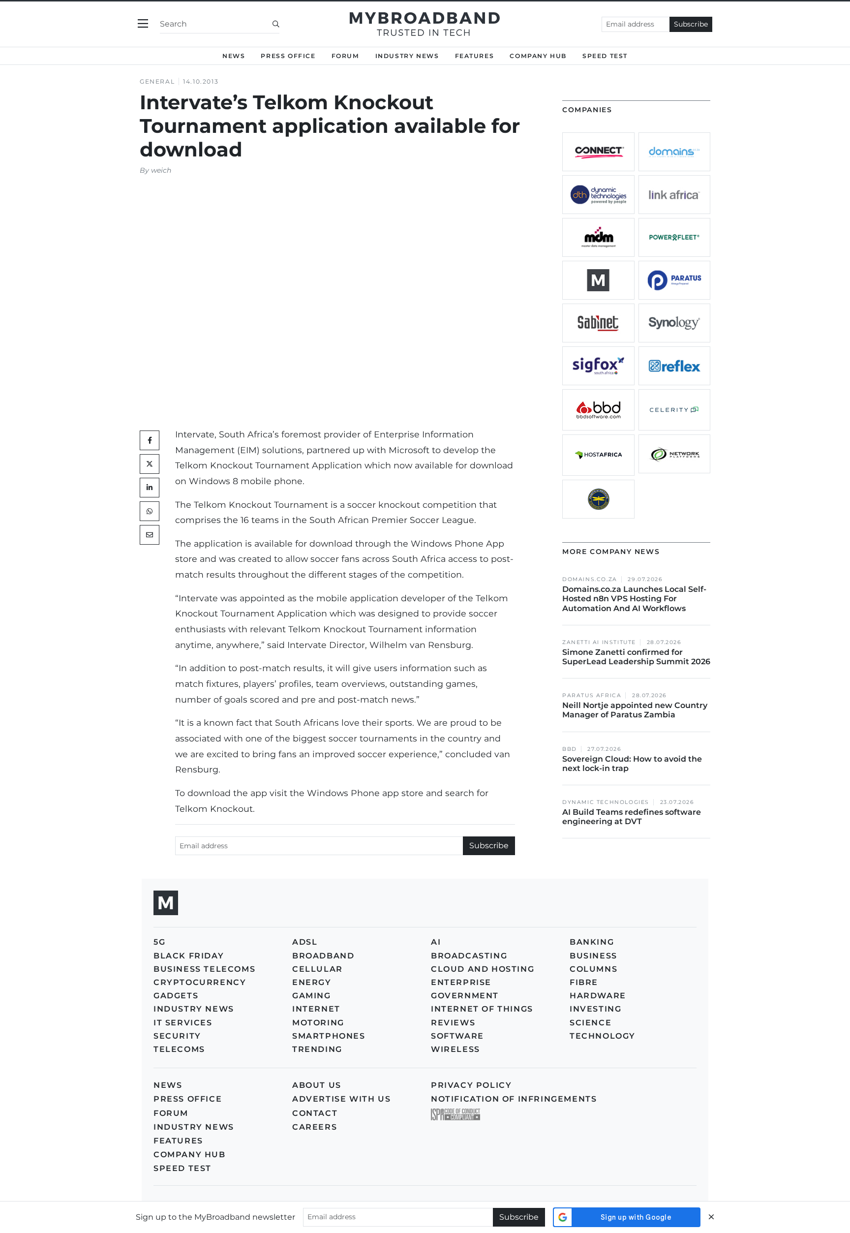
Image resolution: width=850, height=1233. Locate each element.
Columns (593, 969)
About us (316, 1085)
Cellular (317, 969)
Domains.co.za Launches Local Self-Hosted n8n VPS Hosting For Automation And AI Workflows (634, 599)
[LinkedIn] (149, 487)
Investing (595, 1009)
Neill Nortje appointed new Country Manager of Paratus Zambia (634, 710)
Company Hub (538, 56)
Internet (316, 1009)
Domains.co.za (589, 579)
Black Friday (188, 955)
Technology (603, 1036)
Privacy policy (471, 1085)
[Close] (711, 1217)
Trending (317, 1049)
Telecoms (179, 1049)
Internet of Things (482, 1009)
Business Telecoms (204, 969)
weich (161, 170)
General (157, 81)
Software (457, 1036)
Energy (312, 982)
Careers (314, 1127)
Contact (314, 1113)
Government (465, 995)
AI (436, 942)
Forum (346, 56)
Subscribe (691, 24)
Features (474, 56)
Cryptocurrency (199, 982)
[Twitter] (149, 464)
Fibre (584, 982)
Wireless (455, 1049)
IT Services (182, 1022)
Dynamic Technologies (605, 802)
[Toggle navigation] (143, 24)
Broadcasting (469, 955)
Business (593, 955)
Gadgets (175, 995)
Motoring (318, 1022)
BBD (569, 749)
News (233, 56)
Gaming (311, 995)
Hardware (598, 995)
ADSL (304, 942)
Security (177, 1036)
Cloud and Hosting (482, 969)
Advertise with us (341, 1099)
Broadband (323, 955)
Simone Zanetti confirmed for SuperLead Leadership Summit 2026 (636, 656)
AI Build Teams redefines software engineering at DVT (631, 816)
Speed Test (182, 1168)
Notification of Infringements (514, 1099)
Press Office (288, 56)
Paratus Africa (591, 695)
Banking (592, 942)
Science (590, 1022)
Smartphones (328, 1036)
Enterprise (461, 982)
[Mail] (149, 535)
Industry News (407, 56)
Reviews (453, 1022)
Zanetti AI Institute (599, 642)
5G (159, 942)
